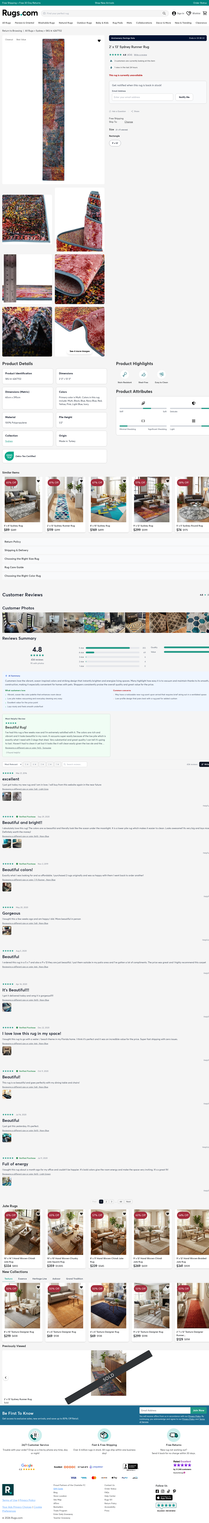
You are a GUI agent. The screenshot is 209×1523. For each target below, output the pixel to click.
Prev (94, 1201)
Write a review (140, 54)
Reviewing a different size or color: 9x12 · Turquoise (28, 748)
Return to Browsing (12, 30)
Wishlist (196, 13)
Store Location (60, 1496)
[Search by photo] (44, 13)
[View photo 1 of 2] (6, 796)
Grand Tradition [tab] (74, 1278)
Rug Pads (118, 22)
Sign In (180, 13)
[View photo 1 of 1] (6, 887)
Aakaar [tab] (56, 1278)
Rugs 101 (108, 1499)
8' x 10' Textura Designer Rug (19, 1331)
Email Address (119, 91)
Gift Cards (58, 1488)
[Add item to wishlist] (38, 480)
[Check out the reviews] (166, 1507)
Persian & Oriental (24, 22)
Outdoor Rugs (84, 22)
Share (136, 111)
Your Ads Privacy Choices (17, 1507)
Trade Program (60, 1510)
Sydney (39, 30)
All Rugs (6, 22)
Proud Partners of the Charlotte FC (69, 1485)
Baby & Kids (102, 22)
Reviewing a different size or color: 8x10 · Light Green (26, 1174)
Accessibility (109, 1507)
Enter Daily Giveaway (63, 1514)
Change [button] (129, 121)
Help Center (110, 1496)
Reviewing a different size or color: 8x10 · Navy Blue (25, 836)
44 (121, 1201)
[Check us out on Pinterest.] (174, 1491)
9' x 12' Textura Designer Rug (148, 1331)
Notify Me (184, 97)
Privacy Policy (194, 1416)
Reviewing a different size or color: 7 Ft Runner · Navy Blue (28, 879)
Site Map (57, 1499)
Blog (55, 1492)
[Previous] (6, 505)
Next (128, 1201)
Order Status (200, 2)
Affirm (56, 1503)
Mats (129, 22)
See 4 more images (80, 351)
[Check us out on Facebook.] (157, 1491)
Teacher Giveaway (61, 1518)
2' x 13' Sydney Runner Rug (61, 525)
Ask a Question (119, 111)
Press (106, 1510)
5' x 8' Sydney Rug (13, 525)
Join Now (198, 1410)
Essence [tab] (22, 1278)
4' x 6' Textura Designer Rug (61, 1331)
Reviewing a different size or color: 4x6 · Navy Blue (25, 966)
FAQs (106, 1492)
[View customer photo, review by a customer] (12, 622)
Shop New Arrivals (104, 2)
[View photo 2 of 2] (17, 796)
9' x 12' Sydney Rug (143, 525)
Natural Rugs (66, 22)
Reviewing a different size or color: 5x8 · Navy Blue (25, 923)
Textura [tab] (9, 1278)
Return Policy (110, 1503)
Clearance (201, 22)
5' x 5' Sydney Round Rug (189, 525)
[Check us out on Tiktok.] (168, 1491)
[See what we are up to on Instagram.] (162, 1491)
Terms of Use (9, 1500)
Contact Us (109, 1485)
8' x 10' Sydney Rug (100, 525)
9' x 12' (115, 143)
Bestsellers (58, 1507)
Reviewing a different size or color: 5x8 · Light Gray (25, 789)
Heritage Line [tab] (39, 1278)
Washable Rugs (46, 22)
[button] (99, 40)
